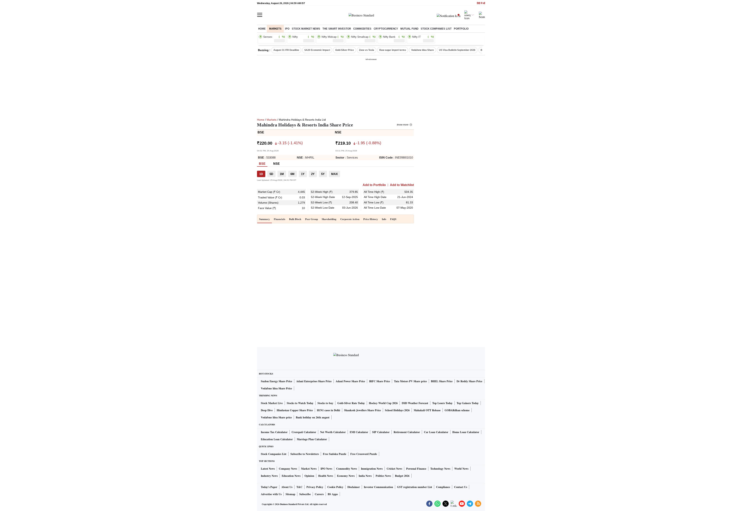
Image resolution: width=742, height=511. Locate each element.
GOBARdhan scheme (457, 410)
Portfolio (461, 28)
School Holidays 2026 (397, 410)
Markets (275, 28)
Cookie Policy (335, 487)
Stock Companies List (273, 454)
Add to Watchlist (402, 185)
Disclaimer (353, 487)
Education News (291, 476)
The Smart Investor (336, 28)
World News (461, 469)
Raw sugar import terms (392, 50)
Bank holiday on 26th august (312, 417)
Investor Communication (378, 487)
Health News (325, 476)
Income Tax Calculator (274, 432)
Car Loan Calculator (436, 432)
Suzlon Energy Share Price (276, 381)
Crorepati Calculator (304, 432)
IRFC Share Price (379, 381)
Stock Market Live (272, 403)
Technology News (440, 469)
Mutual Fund (409, 28)
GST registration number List (414, 487)
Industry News (269, 476)
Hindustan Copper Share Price (295, 410)
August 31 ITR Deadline (286, 50)
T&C (299, 487)
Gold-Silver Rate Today (351, 403)
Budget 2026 (402, 476)
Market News (309, 469)
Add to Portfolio (374, 185)
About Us (286, 487)
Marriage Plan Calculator (312, 439)
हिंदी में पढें (481, 3)
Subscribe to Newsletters (304, 454)
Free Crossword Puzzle (363, 454)
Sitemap (290, 494)
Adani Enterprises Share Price (314, 381)
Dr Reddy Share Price (469, 381)
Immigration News (372, 469)
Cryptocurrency (386, 28)
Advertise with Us (271, 494)
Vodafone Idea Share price (276, 417)
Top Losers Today (442, 403)
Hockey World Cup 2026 (383, 403)
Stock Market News (306, 28)
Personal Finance (416, 469)
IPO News (326, 469)
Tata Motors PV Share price (410, 381)
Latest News (268, 469)
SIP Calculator (381, 432)
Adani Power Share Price (350, 381)
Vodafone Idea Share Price (276, 388)
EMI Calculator (359, 432)
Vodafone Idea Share (422, 50)
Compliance (443, 487)
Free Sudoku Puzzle (334, 454)
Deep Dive (267, 410)
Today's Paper (269, 487)
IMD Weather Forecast (415, 403)
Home (262, 28)
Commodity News (346, 469)
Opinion (309, 476)
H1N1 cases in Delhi (328, 410)
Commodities (362, 28)
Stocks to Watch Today (300, 403)
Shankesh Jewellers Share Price (362, 410)
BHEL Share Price (442, 381)
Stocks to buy (325, 403)
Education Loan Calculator (277, 439)
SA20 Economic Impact (317, 50)
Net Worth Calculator (333, 432)
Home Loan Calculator (465, 432)
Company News (288, 469)
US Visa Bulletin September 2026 (457, 50)
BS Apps (333, 494)
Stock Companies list (436, 28)
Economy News (346, 476)
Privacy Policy (314, 487)
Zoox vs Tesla (366, 50)
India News (365, 476)
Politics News (383, 476)
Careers (319, 494)
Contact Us (460, 487)
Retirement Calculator (407, 432)
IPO (287, 28)
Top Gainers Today (468, 403)
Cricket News (394, 469)
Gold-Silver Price (344, 50)
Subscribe (305, 494)
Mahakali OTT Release (427, 410)
